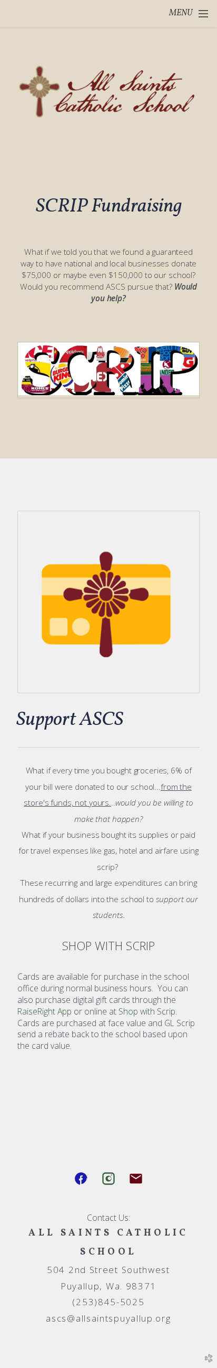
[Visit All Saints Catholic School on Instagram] (108, 1178)
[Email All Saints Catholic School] (135, 1178)
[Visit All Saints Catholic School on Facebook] (81, 1178)
